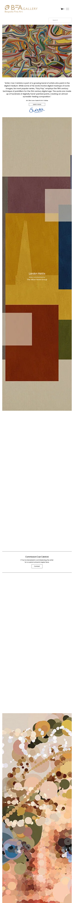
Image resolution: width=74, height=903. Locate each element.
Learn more (37, 104)
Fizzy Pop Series (37, 875)
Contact (37, 566)
